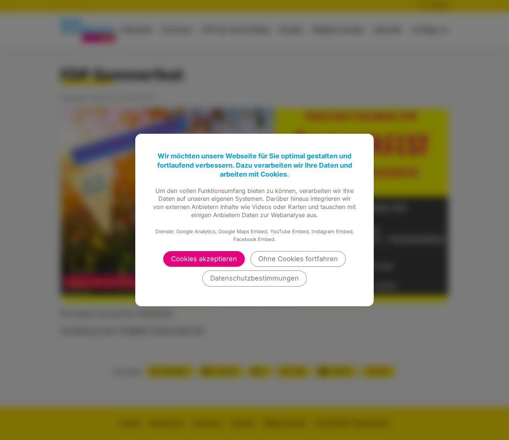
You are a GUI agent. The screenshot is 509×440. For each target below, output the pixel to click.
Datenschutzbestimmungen (254, 278)
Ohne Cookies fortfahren (298, 259)
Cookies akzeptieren (204, 259)
